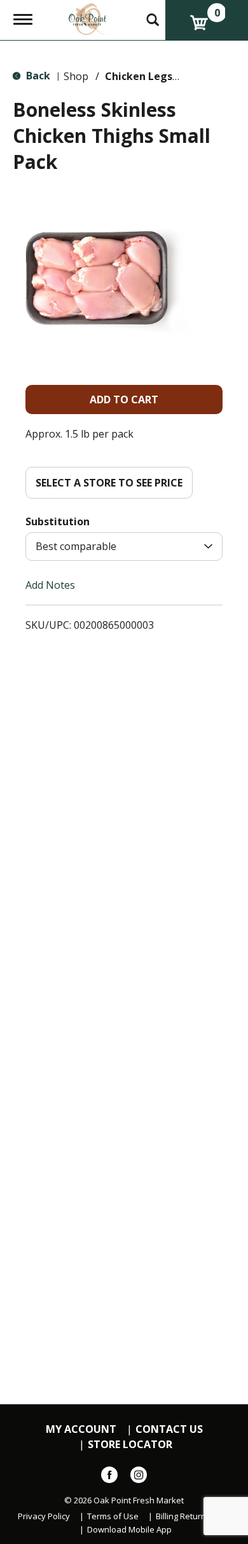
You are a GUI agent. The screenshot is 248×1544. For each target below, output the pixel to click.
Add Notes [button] (50, 585)
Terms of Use (113, 1516)
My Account (81, 1429)
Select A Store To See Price (109, 483)
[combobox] (124, 546)
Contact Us (169, 1429)
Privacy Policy (44, 1516)
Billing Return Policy (193, 1516)
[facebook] (109, 1477)
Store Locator (130, 1445)
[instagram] (138, 1477)
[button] (124, 399)
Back (37, 76)
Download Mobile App (129, 1529)
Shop (76, 76)
